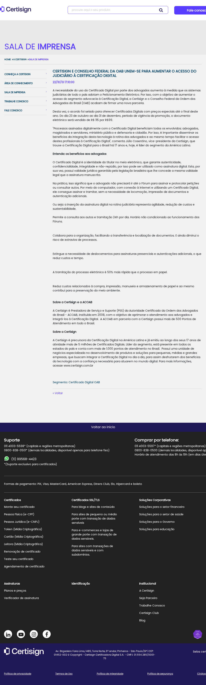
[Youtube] (21, 634)
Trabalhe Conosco (152, 605)
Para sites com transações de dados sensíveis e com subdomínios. (92, 550)
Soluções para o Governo (157, 522)
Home (7, 59)
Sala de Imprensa (38, 59)
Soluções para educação (156, 529)
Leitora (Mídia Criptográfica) (23, 544)
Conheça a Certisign (17, 74)
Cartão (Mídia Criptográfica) (23, 536)
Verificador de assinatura (21, 598)
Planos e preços (15, 590)
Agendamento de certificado (24, 566)
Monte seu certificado (19, 507)
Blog (142, 620)
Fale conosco (13, 110)
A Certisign (20, 59)
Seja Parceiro (148, 598)
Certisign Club (149, 613)
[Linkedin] (8, 634)
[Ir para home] (16, 11)
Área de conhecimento (18, 83)
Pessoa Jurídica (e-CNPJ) (21, 522)
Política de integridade (110, 674)
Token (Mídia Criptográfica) (23, 529)
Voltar (59, 393)
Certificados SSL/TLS (86, 500)
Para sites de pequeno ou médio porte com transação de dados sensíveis (94, 518)
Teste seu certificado (18, 559)
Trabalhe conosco (16, 101)
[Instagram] (34, 634)
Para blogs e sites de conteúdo (93, 507)
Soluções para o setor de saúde (161, 514)
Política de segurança (160, 674)
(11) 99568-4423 (23, 459)
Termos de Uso (64, 674)
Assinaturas (12, 583)
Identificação (81, 583)
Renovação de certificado (22, 551)
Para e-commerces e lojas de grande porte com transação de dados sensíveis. (94, 534)
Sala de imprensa (14, 92)
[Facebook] (47, 634)
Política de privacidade (17, 674)
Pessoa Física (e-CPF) (19, 514)
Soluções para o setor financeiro (161, 507)
